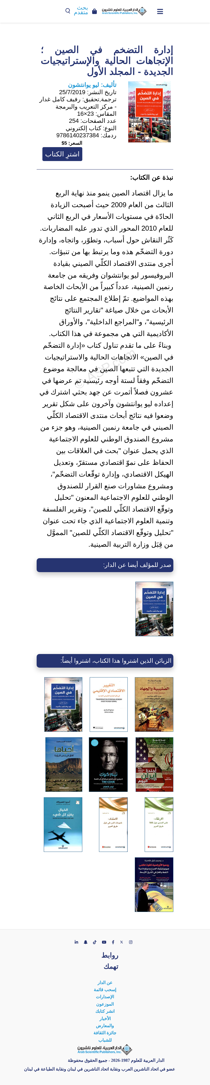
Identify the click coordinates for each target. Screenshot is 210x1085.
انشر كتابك (105, 1011)
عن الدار (105, 982)
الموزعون (105, 1004)
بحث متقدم (81, 9)
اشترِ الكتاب (62, 154)
